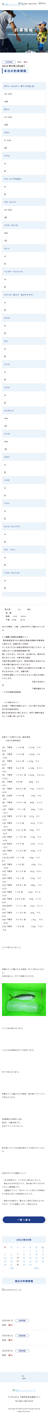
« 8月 (11, 1268)
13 (11, 1257)
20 (11, 1261)
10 (36, 1254)
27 (11, 1264)
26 (5, 1264)
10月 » (36, 1268)
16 (30, 1257)
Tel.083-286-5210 (24, 1401)
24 (36, 1261)
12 (5, 1257)
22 (24, 1261)
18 (43, 1257)
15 (24, 1257)
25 (43, 1261)
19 (5, 1261)
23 (30, 1261)
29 (24, 1264)
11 (43, 1254)
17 (36, 1257)
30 (30, 1264)
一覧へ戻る (24, 1219)
